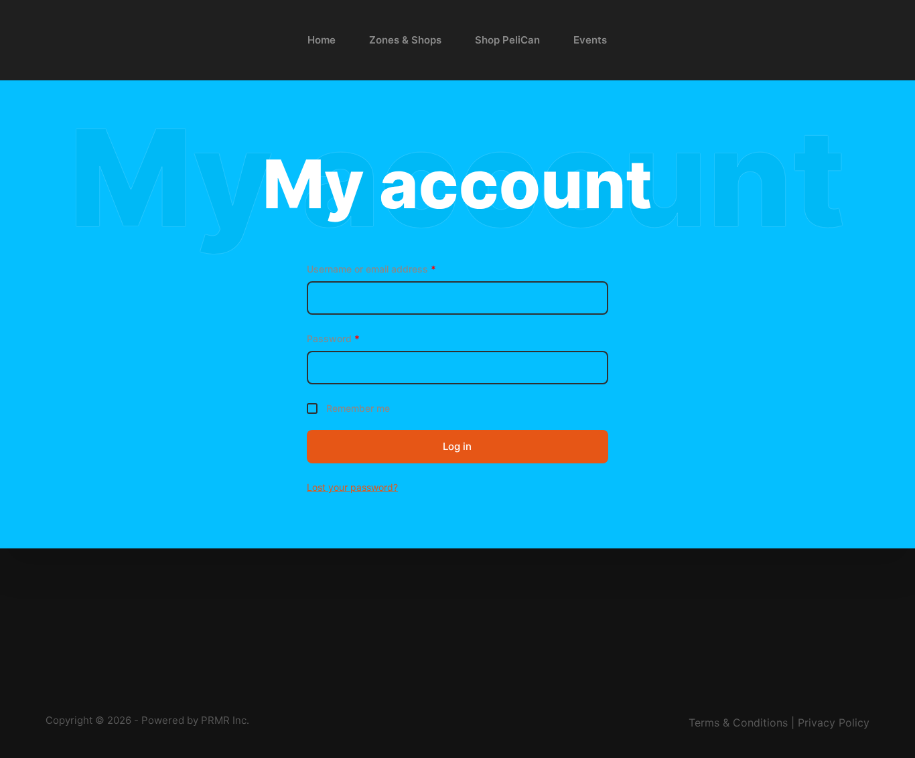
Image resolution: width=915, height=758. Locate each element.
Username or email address (371, 269)
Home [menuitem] (321, 39)
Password (333, 338)
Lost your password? (352, 487)
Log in (457, 446)
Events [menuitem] (590, 39)
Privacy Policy (833, 722)
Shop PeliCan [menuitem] (507, 39)
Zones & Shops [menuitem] (405, 39)
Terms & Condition (735, 722)
